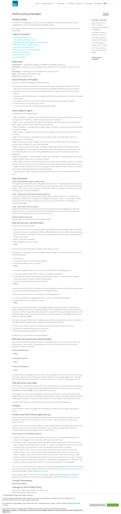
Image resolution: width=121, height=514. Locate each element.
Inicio (37, 3)
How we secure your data (21, 52)
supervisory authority (33, 166)
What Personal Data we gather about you (26, 45)
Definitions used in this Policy (22, 37)
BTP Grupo (88, 3)
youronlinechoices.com (73, 469)
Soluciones (60, 3)
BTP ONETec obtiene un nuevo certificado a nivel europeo (99, 50)
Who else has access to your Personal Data (27, 50)
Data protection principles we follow (25, 40)
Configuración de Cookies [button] (97, 505)
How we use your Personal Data (23, 47)
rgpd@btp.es (51, 22)
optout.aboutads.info (57, 469)
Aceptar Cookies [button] (113, 505)
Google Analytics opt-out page (67, 477)
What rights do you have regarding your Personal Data (30, 42)
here (51, 213)
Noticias (71, 3)
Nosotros (79, 3)
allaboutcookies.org (42, 471)
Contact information (20, 57)
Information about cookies (22, 55)
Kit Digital (97, 3)
